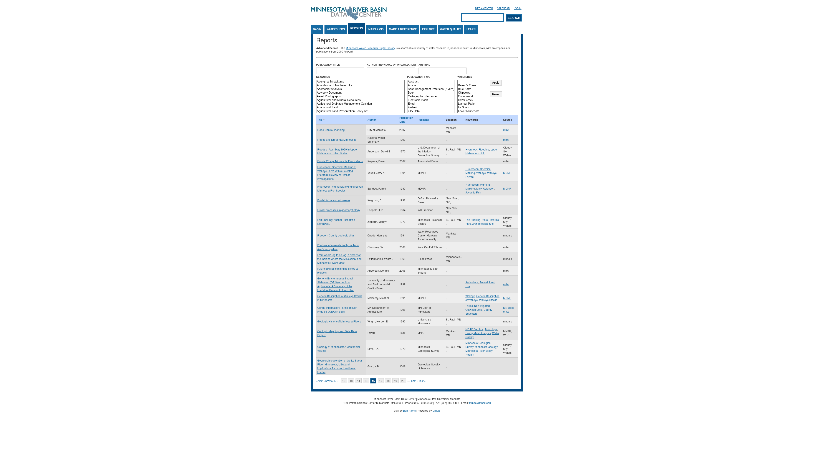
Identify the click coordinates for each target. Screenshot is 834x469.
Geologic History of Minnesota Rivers (339, 321)
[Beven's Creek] (472, 85)
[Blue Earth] (472, 89)
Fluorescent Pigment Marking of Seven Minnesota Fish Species (340, 188)
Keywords (323, 76)
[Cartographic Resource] (431, 96)
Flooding (484, 149)
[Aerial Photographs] (360, 96)
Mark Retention (485, 188)
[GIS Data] (431, 111)
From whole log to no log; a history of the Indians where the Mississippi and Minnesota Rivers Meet (339, 258)
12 (343, 381)
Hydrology (471, 149)
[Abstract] (431, 82)
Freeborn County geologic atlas (335, 235)
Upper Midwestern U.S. (481, 151)
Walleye (481, 173)
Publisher (423, 120)
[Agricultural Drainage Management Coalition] (360, 104)
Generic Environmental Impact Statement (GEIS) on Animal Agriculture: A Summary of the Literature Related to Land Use (335, 284)
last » (422, 381)
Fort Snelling (472, 219)
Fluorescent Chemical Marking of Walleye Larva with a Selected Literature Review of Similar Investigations (336, 172)
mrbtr (506, 130)
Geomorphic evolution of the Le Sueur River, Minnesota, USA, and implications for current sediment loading (339, 366)
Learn (471, 29)
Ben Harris (409, 410)
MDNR (507, 173)
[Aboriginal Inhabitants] (360, 82)
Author (371, 120)
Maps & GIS (376, 29)
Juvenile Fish (473, 192)
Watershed (464, 76)
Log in (517, 8)
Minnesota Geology (486, 346)
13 (351, 381)
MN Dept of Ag (508, 309)
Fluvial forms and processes (333, 200)
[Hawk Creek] (472, 100)
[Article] (431, 85)
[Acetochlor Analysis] (360, 89)
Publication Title (328, 64)
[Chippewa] (472, 93)
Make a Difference (403, 29)
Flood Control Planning (331, 130)
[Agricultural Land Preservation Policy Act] (360, 111)
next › (414, 381)
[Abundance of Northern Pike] (360, 85)
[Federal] (431, 107)
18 (388, 381)
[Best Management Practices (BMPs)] (431, 89)
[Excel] (431, 104)
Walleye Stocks (488, 300)
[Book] (431, 93)
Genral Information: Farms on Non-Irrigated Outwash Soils (337, 309)
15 (365, 381)
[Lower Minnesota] (472, 111)
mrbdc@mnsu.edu (480, 403)
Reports (356, 28)
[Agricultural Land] (360, 107)
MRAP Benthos (474, 329)
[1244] (472, 82)
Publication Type (418, 76)
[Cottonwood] (472, 96)
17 (380, 381)
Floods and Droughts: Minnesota (336, 139)
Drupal (436, 410)
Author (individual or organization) (391, 64)
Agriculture (471, 282)
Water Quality (450, 29)
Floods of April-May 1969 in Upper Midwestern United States (337, 151)
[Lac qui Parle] (472, 104)
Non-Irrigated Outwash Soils (477, 307)
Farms (469, 305)
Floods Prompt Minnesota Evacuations (340, 161)
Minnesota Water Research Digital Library (370, 48)
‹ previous (330, 381)
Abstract (425, 64)
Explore (428, 29)
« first (319, 381)
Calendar (503, 8)
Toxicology (491, 329)
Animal (484, 282)
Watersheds (336, 29)
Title (320, 120)
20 (402, 381)
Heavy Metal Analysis (478, 333)
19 (395, 381)
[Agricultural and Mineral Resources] (360, 100)
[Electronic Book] (431, 100)
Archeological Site (483, 223)
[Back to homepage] (349, 19)
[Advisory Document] (360, 93)
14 (358, 381)
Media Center (484, 8)
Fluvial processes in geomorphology (338, 210)
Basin (317, 29)
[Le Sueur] (472, 107)
